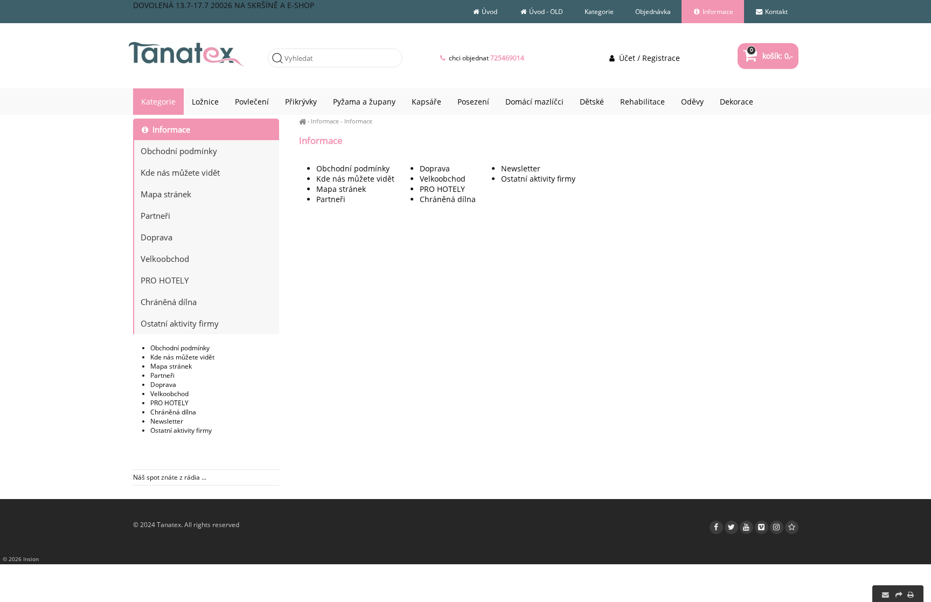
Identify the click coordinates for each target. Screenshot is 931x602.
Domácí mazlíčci (534, 101)
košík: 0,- (771, 56)
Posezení (473, 101)
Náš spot (146, 477)
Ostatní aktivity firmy (538, 179)
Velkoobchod (443, 179)
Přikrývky (301, 101)
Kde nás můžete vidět (355, 179)
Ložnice (205, 101)
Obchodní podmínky (353, 168)
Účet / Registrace (648, 58)
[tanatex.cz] (302, 121)
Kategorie (599, 11)
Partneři (330, 199)
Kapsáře (426, 101)
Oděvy (692, 101)
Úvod (488, 11)
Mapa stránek (341, 189)
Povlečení (252, 101)
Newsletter (520, 168)
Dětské (592, 101)
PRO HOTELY (442, 189)
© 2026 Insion (21, 559)
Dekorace (736, 101)
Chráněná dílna (448, 199)
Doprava (435, 168)
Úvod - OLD (545, 11)
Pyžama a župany (364, 101)
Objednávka (653, 11)
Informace (325, 121)
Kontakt (775, 11)
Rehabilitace (642, 101)
